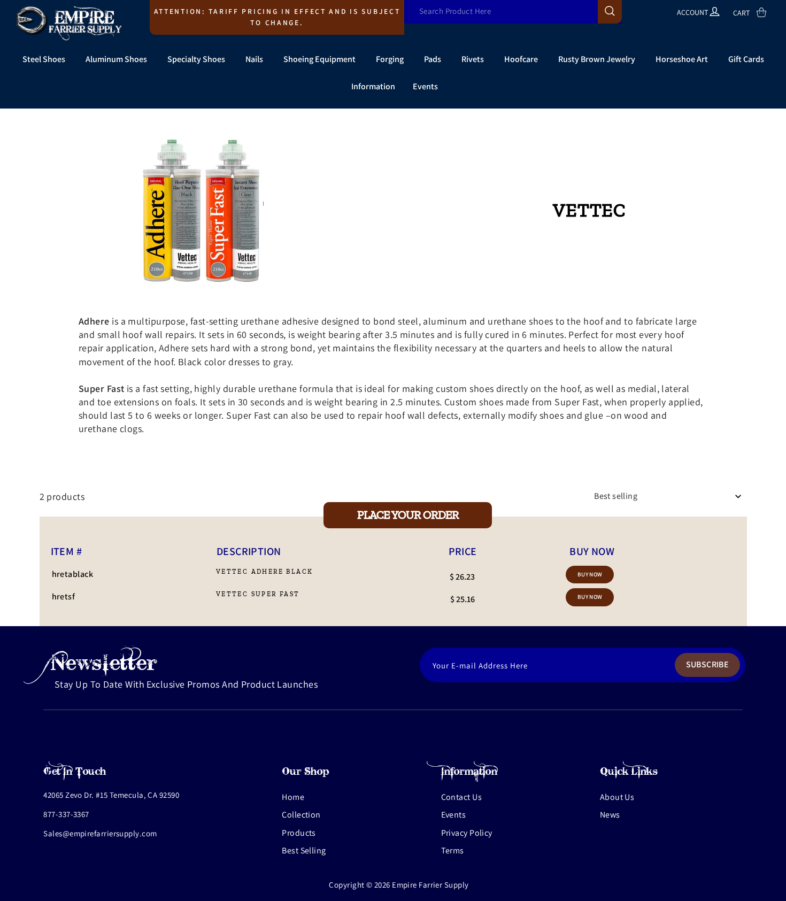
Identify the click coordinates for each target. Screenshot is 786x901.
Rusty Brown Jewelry (596, 59)
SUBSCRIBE (707, 664)
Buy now (590, 574)
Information (373, 86)
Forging (390, 59)
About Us (617, 797)
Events (425, 86)
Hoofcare (521, 59)
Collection (301, 814)
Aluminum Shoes (116, 59)
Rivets (472, 59)
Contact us (461, 797)
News (610, 814)
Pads (432, 59)
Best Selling (304, 850)
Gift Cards (746, 59)
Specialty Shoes (196, 59)
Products (299, 832)
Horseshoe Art (682, 59)
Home (293, 797)
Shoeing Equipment (319, 59)
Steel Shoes (43, 59)
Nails (254, 59)
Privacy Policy (466, 832)
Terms (452, 850)
